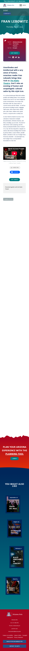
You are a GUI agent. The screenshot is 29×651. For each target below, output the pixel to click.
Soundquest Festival (14, 528)
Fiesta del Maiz (13, 504)
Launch (14, 458)
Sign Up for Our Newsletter (14, 641)
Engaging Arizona (8, 199)
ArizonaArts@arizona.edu (14, 631)
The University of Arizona (14, 614)
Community (7, 13)
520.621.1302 (14, 628)
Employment (10, 637)
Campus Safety (17, 635)
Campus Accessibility (8, 635)
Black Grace (13, 586)
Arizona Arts (8, 5)
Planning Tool (14, 454)
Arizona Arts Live (17, 42)
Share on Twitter (16, 57)
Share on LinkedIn (19, 57)
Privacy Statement (18, 637)
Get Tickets (14, 53)
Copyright (24, 635)
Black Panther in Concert (17, 557)
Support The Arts (14, 646)
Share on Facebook (13, 57)
